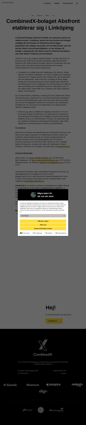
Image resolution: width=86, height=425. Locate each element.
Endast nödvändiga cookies (43, 228)
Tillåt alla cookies (43, 221)
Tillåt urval (43, 224)
